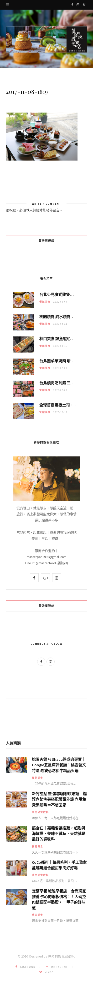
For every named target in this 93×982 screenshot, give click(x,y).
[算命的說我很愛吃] (46, 39)
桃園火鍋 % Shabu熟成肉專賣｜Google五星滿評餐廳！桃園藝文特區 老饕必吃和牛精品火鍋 (59, 765)
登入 (29, 210)
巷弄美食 (37, 914)
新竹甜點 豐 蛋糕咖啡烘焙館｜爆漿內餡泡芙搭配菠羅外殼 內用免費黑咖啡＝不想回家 (59, 799)
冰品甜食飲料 (40, 812)
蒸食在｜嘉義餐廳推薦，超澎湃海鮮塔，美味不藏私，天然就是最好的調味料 (58, 833)
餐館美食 (45, 301)
